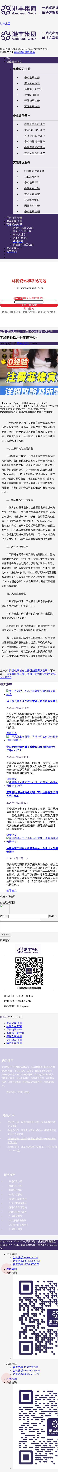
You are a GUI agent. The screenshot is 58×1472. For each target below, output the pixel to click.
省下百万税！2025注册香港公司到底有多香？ (32, 701)
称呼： (4, 916)
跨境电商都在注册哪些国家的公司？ (29, 670)
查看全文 (11, 733)
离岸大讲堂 (13, 331)
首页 (2, 331)
